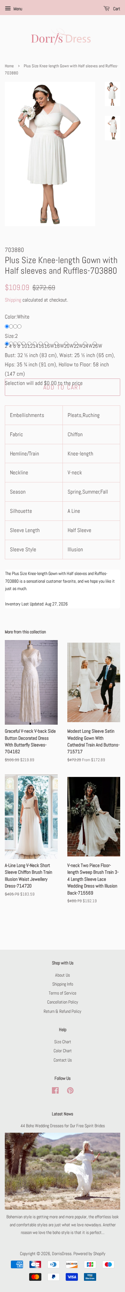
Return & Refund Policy (62, 1011)
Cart (116, 9)
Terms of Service (62, 993)
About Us (62, 975)
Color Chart (63, 1051)
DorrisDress (61, 1253)
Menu (17, 9)
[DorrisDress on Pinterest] (70, 1092)
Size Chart (62, 1042)
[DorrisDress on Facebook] (55, 1092)
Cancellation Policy (62, 1002)
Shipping (13, 299)
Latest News (62, 1114)
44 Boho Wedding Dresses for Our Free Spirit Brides (63, 1126)
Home (9, 66)
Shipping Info (62, 984)
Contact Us (63, 1060)
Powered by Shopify (89, 1253)
